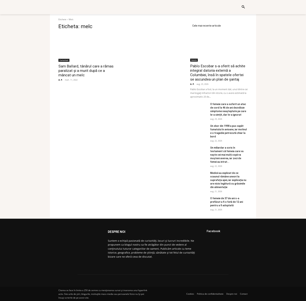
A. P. (60, 79)
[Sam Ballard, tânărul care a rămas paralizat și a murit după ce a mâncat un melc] (87, 47)
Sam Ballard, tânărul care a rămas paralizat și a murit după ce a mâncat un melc (86, 70)
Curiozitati (64, 60)
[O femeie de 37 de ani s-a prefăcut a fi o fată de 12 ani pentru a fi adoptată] (198, 203)
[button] (243, 7)
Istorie (194, 60)
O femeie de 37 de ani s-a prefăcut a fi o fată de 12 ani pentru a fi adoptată (226, 202)
